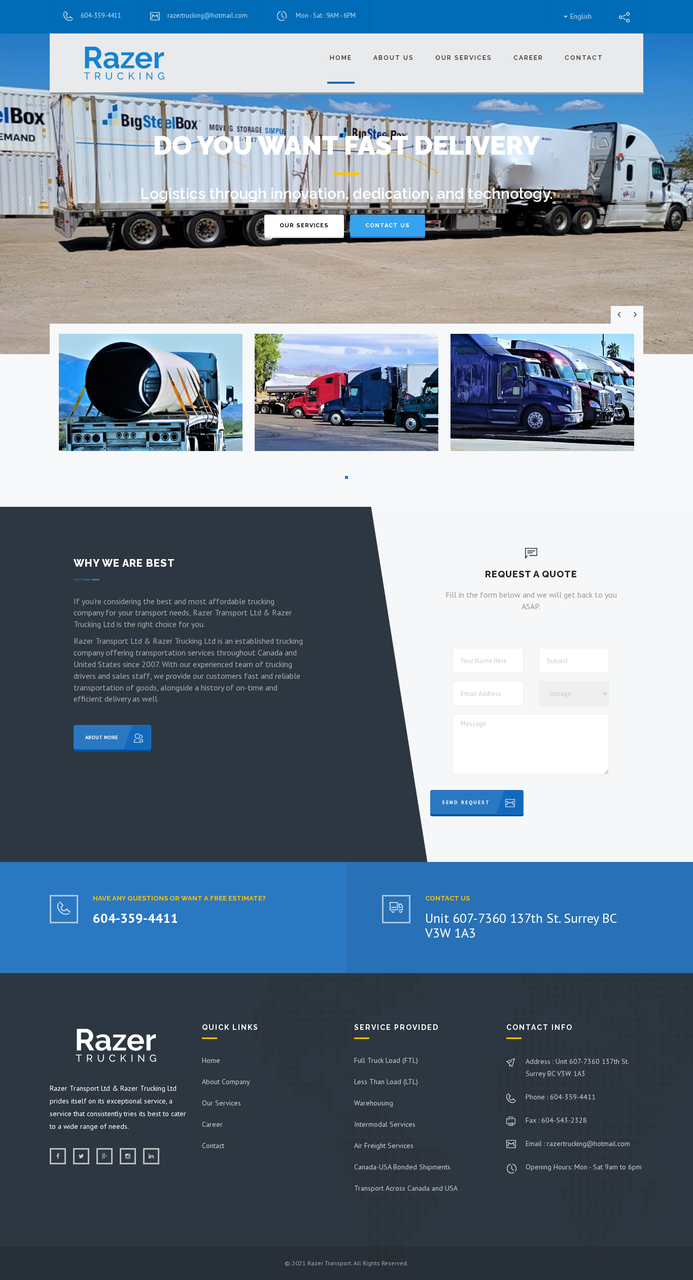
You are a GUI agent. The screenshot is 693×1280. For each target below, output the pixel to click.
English (581, 16)
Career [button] (528, 57)
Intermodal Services (384, 1124)
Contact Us (387, 225)
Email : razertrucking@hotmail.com (578, 1143)
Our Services (304, 225)
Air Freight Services (383, 1145)
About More (101, 737)
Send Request (466, 802)
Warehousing (373, 1103)
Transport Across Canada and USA (406, 1188)
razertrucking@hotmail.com (207, 15)
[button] (26, 201)
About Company (226, 1081)
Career (212, 1124)
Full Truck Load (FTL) (386, 1060)
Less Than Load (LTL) (386, 1081)
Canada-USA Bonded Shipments (402, 1166)
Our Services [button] (463, 57)
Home (341, 57)
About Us (393, 57)
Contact (584, 57)
